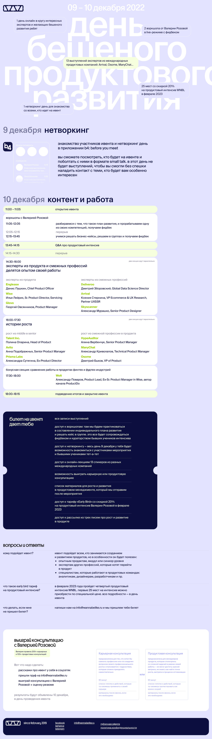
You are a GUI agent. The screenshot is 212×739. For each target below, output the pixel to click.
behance (59, 726)
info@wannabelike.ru (89, 607)
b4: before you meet (101, 148)
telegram (59, 729)
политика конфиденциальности (119, 727)
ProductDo (73, 383)
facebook (60, 723)
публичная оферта (110, 724)
